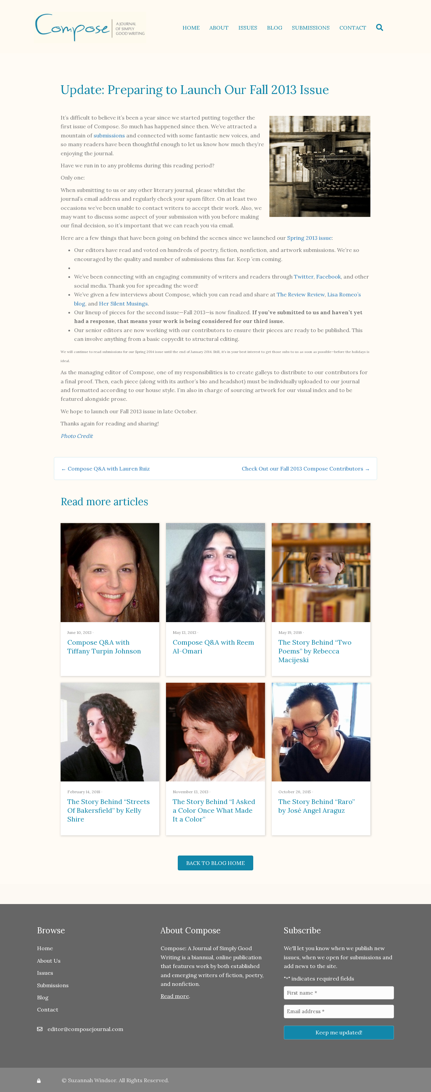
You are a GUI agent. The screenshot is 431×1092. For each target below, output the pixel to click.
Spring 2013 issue (309, 237)
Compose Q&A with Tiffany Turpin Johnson (104, 646)
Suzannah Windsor (92, 1080)
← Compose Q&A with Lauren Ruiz (105, 468)
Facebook (328, 276)
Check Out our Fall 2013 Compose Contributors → (306, 468)
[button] (381, 27)
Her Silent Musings (123, 303)
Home (191, 27)
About (219, 27)
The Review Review (301, 294)
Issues (247, 27)
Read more (175, 996)
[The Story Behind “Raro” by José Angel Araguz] (321, 732)
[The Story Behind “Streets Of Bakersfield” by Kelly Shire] (110, 732)
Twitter (303, 276)
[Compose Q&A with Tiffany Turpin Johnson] (110, 572)
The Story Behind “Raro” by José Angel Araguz (316, 805)
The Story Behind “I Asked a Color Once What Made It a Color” (214, 810)
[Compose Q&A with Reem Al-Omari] (215, 572)
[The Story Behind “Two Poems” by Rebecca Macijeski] (321, 572)
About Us (49, 960)
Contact (352, 27)
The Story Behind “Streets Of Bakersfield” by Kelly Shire (108, 810)
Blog (274, 27)
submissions (109, 135)
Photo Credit (77, 435)
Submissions (311, 27)
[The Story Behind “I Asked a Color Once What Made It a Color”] (215, 732)
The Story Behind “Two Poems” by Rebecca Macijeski (315, 651)
